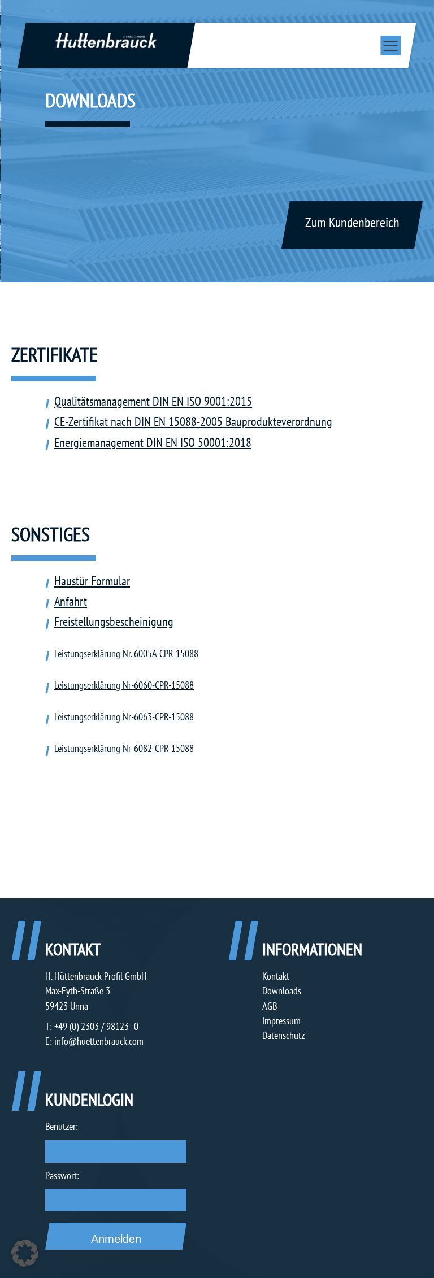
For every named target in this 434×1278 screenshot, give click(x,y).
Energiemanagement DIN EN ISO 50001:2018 (152, 442)
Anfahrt (70, 601)
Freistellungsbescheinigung (113, 621)
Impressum (281, 1020)
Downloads (281, 990)
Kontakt (275, 976)
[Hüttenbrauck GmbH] (106, 40)
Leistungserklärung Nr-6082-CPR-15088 (124, 748)
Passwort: (62, 1175)
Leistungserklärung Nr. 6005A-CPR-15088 (126, 653)
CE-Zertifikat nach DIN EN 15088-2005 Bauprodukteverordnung (193, 421)
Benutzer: (61, 1126)
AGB (269, 1005)
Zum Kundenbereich (352, 222)
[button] (25, 1253)
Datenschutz (283, 1035)
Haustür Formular (92, 581)
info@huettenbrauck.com (99, 1040)
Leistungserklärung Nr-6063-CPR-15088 (124, 716)
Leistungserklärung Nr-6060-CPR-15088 (124, 685)
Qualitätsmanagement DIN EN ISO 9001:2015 (153, 401)
